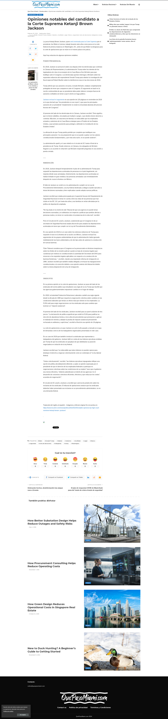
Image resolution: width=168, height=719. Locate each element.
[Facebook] (30, 48)
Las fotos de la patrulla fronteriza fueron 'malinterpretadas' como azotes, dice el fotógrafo (122, 41)
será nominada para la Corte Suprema (83, 41)
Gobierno (54, 35)
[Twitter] (35, 48)
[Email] (33, 60)
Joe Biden (61, 35)
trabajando (95, 35)
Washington (31, 36)
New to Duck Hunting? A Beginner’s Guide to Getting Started (52, 650)
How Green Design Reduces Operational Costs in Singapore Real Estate (51, 607)
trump (100, 35)
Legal (65, 35)
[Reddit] (35, 54)
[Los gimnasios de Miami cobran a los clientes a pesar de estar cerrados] (33, 75)
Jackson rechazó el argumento (53, 99)
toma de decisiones (85, 35)
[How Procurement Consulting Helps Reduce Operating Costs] (112, 566)
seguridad (76, 35)
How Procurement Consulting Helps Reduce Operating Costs (52, 565)
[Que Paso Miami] (46, 4)
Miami (40, 14)
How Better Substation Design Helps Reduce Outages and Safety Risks (52, 522)
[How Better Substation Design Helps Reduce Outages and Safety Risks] (112, 524)
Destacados (32, 14)
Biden (36, 35)
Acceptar (23, 714)
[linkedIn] (30, 54)
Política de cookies (8, 711)
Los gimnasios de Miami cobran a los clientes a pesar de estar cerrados (33, 86)
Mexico (70, 35)
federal (49, 35)
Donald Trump (42, 35)
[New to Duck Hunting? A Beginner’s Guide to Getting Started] (112, 651)
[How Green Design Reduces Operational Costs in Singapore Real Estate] (112, 609)
